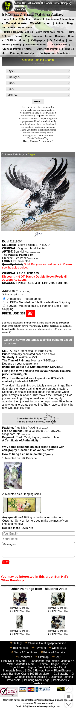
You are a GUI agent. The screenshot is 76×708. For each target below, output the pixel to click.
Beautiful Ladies (23, 31)
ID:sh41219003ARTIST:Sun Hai (20, 633)
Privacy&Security (54, 652)
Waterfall (35, 23)
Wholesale (14, 680)
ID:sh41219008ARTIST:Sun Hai (58, 610)
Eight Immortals (45, 31)
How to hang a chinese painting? (27, 454)
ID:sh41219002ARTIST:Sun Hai (20, 610)
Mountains (52, 660)
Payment (40, 647)
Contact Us (59, 647)
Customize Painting (48, 48)
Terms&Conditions (25, 652)
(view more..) (47, 141)
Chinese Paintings (13, 154)
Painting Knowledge (22, 53)
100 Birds (11, 40)
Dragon (54, 664)
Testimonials (20, 647)
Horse (11, 27)
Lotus (48, 36)
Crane (25, 673)
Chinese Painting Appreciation (47, 643)
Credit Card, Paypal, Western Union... (39, 437)
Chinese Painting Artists (17, 48)
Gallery (17, 643)
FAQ (57, 657)
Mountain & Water (16, 23)
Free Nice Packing (31, 427)
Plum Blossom (33, 36)
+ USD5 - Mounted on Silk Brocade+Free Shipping (38, 302)
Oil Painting (57, 40)
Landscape (52, 19)
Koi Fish (26, 19)
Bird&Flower (35, 670)
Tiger (21, 27)
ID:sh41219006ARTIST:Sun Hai (58, 633)
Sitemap (43, 657)
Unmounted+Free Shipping (23, 298)
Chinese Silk (59, 44)
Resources (25, 657)
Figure (6, 31)
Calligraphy (38, 40)
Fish (15, 19)
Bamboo (60, 36)
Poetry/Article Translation (55, 53)
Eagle (31, 154)
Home (5, 19)
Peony (18, 36)
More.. (37, 19)
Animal (60, 23)
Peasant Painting (36, 44)
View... (33, 448)
